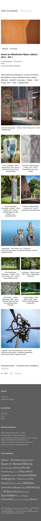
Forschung (6, 471)
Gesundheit (26, 471)
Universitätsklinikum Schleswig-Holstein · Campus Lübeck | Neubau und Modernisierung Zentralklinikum (19, 439)
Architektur (4, 413)
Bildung (27, 464)
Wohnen (34, 499)
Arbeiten (29, 460)
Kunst (2, 63)
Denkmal (17, 467)
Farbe (26, 467)
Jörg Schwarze (7, 61)
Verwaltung (26, 499)
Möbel (21, 483)
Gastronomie (15, 472)
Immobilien (13, 475)
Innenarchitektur (27, 475)
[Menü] (3, 2)
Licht (10, 483)
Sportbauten (24, 492)
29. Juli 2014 (18, 61)
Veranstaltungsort (17, 499)
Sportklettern (9, 495)
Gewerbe (5, 475)
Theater (25, 495)
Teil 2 (11, 373)
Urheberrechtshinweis (7, 399)
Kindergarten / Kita (11, 478)
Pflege (23, 487)
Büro (11, 468)
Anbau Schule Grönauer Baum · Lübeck (13, 433)
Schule (11, 66)
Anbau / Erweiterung (13, 460)
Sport (2, 418)
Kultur (30, 478)
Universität (17, 66)
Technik (19, 496)
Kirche (3, 66)
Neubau (28, 482)
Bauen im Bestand (12, 464)
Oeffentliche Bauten (11, 487)
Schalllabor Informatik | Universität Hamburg (14, 445)
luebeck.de (5, 368)
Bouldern (5, 467)
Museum (16, 483)
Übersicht (18, 373)
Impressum (4, 397)
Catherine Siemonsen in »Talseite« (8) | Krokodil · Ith (17, 442)
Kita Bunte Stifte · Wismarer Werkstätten (13, 435)
